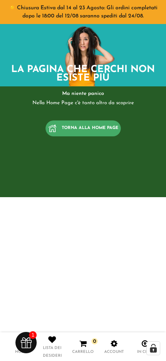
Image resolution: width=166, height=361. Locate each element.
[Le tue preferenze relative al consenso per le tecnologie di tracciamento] (153, 348)
